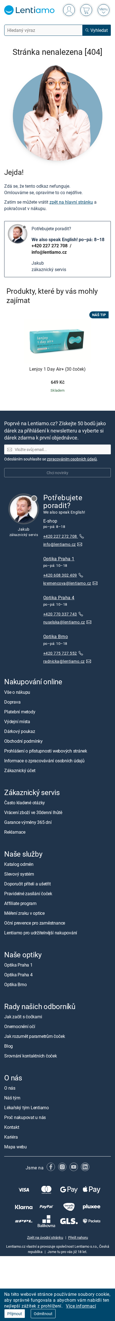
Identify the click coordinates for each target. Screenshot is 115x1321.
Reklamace (14, 832)
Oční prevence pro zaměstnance (34, 923)
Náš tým (12, 1098)
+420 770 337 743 (60, 614)
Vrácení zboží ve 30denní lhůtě (33, 812)
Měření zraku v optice (24, 913)
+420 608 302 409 (60, 575)
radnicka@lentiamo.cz (64, 661)
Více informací (81, 1306)
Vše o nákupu (17, 692)
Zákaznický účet (19, 770)
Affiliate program (20, 903)
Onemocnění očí (19, 1026)
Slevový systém (19, 874)
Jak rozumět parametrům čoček (34, 1036)
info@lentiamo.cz (49, 252)
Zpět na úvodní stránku (45, 1237)
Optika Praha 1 (59, 559)
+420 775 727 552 (60, 653)
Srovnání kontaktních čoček (30, 1056)
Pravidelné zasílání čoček (28, 893)
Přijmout (14, 1313)
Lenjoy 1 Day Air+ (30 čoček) (57, 369)
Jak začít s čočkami (23, 1017)
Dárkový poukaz (19, 731)
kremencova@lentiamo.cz (67, 583)
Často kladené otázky (24, 803)
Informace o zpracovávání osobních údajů (44, 761)
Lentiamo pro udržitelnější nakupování (40, 933)
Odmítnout (43, 1313)
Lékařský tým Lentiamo (26, 1108)
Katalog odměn (18, 864)
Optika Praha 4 (59, 597)
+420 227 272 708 (50, 246)
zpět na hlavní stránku (71, 202)
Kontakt (11, 1127)
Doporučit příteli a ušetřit (27, 884)
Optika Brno (55, 637)
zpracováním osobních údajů (72, 459)
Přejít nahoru (78, 1237)
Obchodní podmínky (23, 741)
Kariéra (11, 1137)
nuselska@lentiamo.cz (64, 622)
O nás (9, 1088)
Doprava (12, 702)
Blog (8, 1046)
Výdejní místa (17, 721)
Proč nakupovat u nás (25, 1118)
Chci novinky (57, 472)
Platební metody (19, 712)
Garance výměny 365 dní (28, 822)
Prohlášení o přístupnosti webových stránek (45, 751)
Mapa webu (15, 1147)
